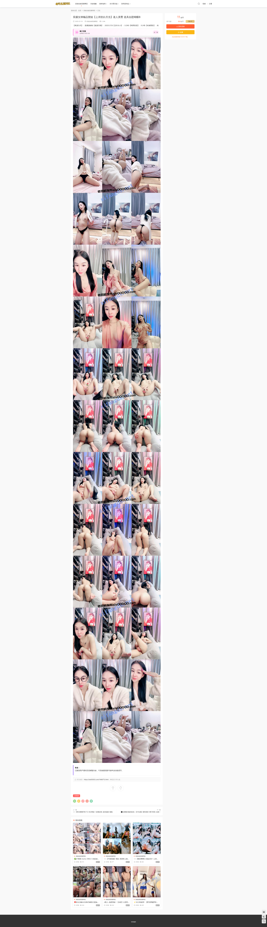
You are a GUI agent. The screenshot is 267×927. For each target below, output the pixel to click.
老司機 (63, 3)
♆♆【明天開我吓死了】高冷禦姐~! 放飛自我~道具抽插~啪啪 (93, 812)
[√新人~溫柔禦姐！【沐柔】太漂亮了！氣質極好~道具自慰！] (117, 881)
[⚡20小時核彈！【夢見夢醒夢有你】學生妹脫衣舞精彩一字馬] (147, 881)
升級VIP (190, 21)
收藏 (181, 32)
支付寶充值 (113, 4)
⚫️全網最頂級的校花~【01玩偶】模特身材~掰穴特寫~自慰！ (141, 812)
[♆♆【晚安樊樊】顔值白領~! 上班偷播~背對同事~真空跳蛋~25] (147, 838)
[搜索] (199, 3)
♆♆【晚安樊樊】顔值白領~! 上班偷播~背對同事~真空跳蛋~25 (146, 859)
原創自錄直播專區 (81, 4)
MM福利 (133, 922)
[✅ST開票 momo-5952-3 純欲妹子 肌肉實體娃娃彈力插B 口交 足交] (87, 838)
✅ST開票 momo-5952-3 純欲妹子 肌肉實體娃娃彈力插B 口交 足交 (86, 859)
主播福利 (76, 796)
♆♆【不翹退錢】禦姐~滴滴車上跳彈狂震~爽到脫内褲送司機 (116, 859)
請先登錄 (181, 26)
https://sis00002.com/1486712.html (96, 779)
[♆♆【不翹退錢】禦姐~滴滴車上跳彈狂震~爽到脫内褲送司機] (117, 838)
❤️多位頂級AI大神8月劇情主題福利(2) (86, 902)
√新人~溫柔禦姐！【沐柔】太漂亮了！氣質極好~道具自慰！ (116, 902)
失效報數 (93, 4)
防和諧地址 (125, 4)
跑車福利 (102, 4)
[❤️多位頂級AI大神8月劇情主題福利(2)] (87, 881)
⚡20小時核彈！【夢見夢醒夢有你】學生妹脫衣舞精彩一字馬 (145, 902)
